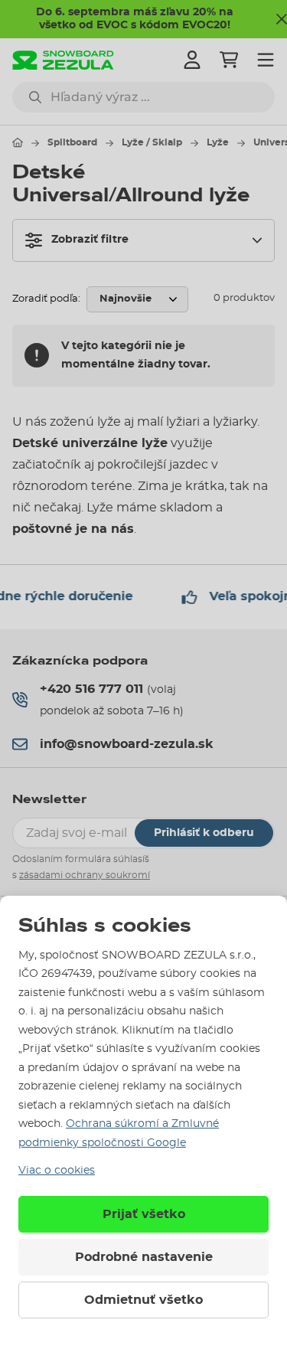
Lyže (218, 142)
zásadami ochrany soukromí (84, 875)
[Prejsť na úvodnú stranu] (18, 142)
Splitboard (72, 142)
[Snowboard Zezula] (63, 60)
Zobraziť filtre (90, 239)
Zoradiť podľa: (46, 299)
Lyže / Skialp (152, 142)
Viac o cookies (56, 1170)
